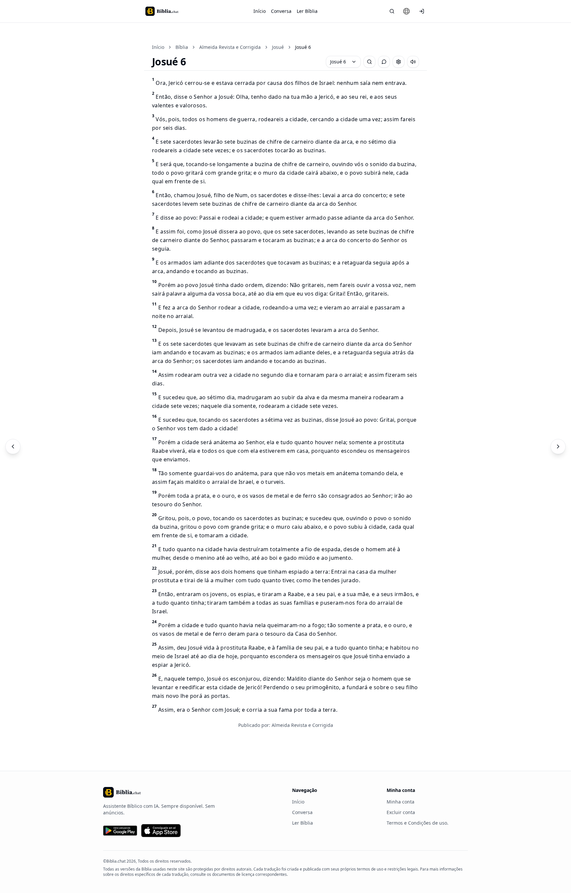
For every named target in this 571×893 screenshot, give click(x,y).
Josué (278, 47)
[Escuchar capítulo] (413, 62)
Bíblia (181, 47)
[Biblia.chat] (162, 11)
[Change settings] (398, 62)
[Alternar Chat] (384, 62)
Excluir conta (401, 812)
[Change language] (406, 11)
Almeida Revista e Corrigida (230, 47)
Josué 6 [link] (303, 47)
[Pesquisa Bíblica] (392, 11)
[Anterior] (12, 446)
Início (259, 11)
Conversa (281, 11)
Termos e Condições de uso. (417, 823)
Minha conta (400, 802)
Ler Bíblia (307, 11)
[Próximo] (558, 446)
